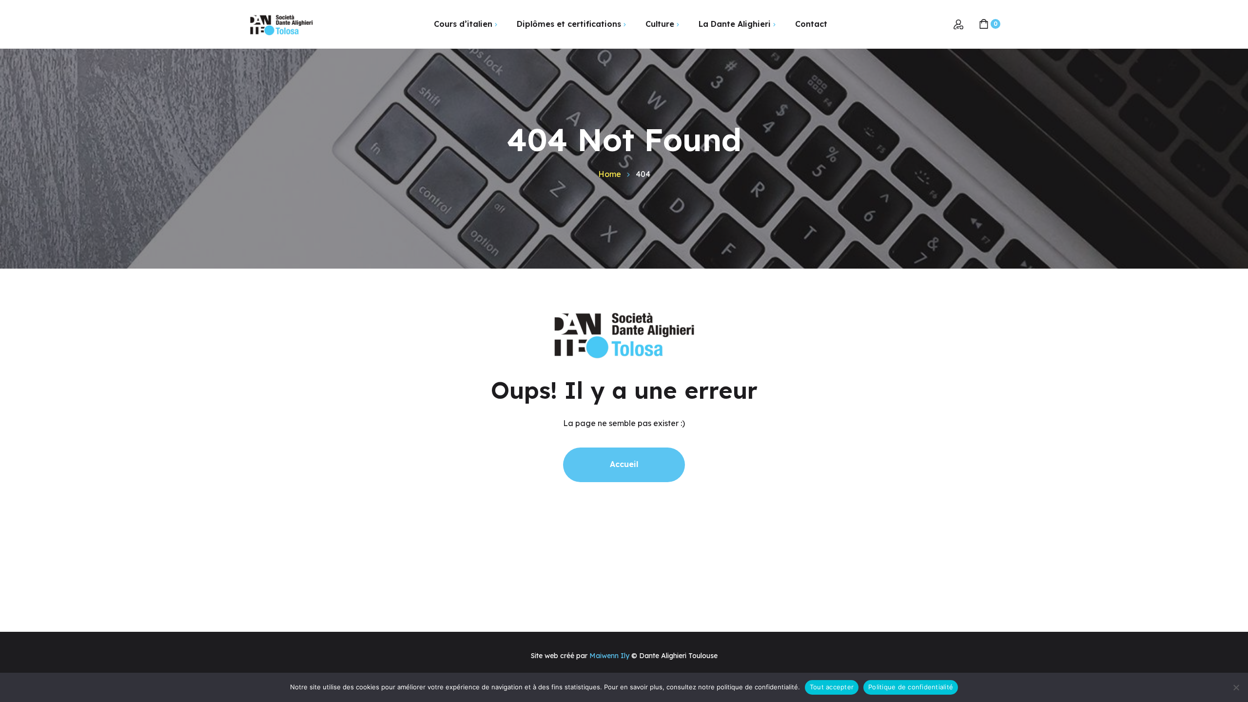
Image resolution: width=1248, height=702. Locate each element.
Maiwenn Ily (609, 655)
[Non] (1236, 687)
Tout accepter (832, 687)
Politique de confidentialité (910, 687)
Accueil (624, 464)
